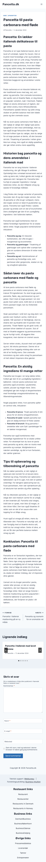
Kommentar (9, 686)
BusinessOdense (23, 828)
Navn (7, 721)
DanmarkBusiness (23, 819)
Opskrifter (12, 15)
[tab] (18, 660)
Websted (8, 742)
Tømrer (23, 853)
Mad (5, 15)
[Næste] (40, 650)
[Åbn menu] (41, 4)
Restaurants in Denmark (23, 804)
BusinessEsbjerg (23, 833)
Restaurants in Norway (23, 808)
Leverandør (23, 848)
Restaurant (23, 794)
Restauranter (23, 799)
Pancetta (8, 30)
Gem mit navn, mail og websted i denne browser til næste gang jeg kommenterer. (22, 749)
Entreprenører (23, 858)
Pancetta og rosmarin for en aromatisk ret (34, 616)
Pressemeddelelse (23, 843)
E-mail (7, 731)
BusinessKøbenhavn (23, 824)
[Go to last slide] (6, 650)
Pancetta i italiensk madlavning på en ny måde (11, 617)
